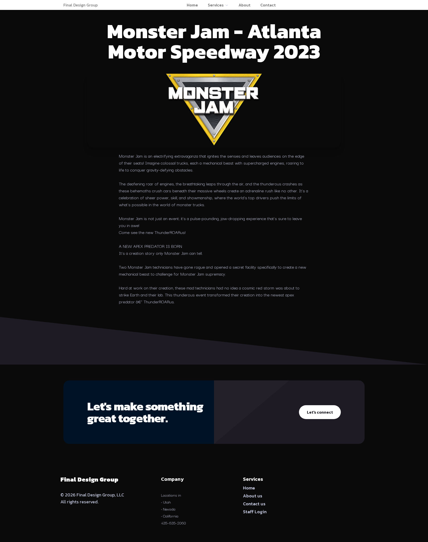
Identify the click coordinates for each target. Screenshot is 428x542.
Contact (268, 5)
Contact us (254, 503)
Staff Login (255, 511)
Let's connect (320, 412)
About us (252, 495)
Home (192, 5)
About (244, 5)
